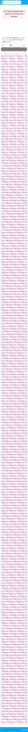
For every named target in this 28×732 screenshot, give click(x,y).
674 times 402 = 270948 (13, 323)
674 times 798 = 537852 (13, 588)
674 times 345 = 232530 (5, 286)
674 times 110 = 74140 (12, 128)
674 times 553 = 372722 (5, 425)
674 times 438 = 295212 (13, 347)
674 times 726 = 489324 (13, 540)
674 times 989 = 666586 (5, 716)
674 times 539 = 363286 (20, 414)
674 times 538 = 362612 (13, 414)
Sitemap (25, 729)
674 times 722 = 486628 (13, 537)
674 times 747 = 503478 (20, 553)
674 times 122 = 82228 (12, 136)
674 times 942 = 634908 (13, 684)
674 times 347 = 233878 (20, 286)
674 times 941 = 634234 (5, 684)
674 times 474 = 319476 (13, 371)
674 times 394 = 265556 (13, 318)
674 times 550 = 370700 (13, 422)
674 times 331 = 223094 (20, 275)
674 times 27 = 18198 (20, 72)
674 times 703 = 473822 (20, 524)
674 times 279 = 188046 (20, 240)
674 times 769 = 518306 (5, 569)
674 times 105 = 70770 (5, 125)
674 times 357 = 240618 (5, 294)
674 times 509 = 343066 (5, 395)
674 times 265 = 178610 (5, 232)
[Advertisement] (14, 28)
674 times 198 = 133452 (13, 187)
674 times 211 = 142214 (20, 195)
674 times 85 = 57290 (5, 112)
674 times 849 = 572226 (5, 623)
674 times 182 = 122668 (13, 176)
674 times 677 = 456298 (5, 508)
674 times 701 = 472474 (5, 524)
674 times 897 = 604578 (5, 655)
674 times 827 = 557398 (20, 607)
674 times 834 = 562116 (13, 612)
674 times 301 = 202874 (5, 256)
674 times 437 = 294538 (5, 347)
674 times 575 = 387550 (20, 438)
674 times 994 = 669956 (13, 719)
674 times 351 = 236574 (20, 288)
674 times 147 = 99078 (20, 152)
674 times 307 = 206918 (20, 259)
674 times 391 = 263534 (20, 315)
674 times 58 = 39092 (12, 93)
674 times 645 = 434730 (5, 486)
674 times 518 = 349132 (13, 401)
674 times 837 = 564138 (5, 615)
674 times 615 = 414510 (20, 465)
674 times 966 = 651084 (13, 700)
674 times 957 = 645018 (5, 695)
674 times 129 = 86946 (5, 141)
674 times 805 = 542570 (5, 593)
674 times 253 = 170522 (5, 224)
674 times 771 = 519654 (20, 569)
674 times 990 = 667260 (13, 716)
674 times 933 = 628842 (5, 679)
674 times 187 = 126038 (20, 179)
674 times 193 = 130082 (5, 184)
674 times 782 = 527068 (13, 577)
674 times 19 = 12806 (20, 66)
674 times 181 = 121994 (5, 176)
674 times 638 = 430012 (13, 481)
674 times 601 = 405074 (5, 457)
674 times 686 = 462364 (13, 513)
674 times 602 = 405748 (13, 457)
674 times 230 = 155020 (13, 208)
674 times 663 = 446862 (20, 497)
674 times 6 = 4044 (12, 58)
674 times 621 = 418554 (5, 470)
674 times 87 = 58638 (20, 112)
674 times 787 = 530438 (20, 580)
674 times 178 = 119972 (13, 173)
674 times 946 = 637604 (13, 687)
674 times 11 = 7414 (20, 61)
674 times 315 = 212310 (20, 264)
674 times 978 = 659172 (13, 708)
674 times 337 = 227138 (5, 280)
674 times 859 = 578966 (20, 628)
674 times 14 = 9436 (12, 64)
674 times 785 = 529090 (5, 580)
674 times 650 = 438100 (13, 489)
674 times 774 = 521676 (13, 572)
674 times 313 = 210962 (5, 264)
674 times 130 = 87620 (12, 141)
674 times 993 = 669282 (5, 719)
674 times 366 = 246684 (13, 299)
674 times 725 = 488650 (5, 540)
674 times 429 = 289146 (5, 342)
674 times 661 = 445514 (5, 497)
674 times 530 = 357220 (13, 409)
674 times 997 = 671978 (5, 722)
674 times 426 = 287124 (13, 339)
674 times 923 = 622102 (20, 671)
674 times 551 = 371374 (20, 422)
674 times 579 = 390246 (20, 441)
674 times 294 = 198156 (13, 251)
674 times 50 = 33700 (12, 88)
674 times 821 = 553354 (5, 604)
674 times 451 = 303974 (20, 355)
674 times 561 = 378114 (5, 430)
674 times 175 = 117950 (20, 171)
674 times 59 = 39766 (20, 93)
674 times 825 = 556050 (5, 607)
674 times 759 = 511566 (20, 561)
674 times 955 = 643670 (20, 692)
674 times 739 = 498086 (20, 548)
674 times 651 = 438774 (20, 489)
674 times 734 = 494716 (13, 545)
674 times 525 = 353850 (5, 406)
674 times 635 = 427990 (20, 478)
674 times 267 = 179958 (20, 232)
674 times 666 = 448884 (13, 500)
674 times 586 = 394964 (13, 446)
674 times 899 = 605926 (20, 655)
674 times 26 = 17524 (12, 72)
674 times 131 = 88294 (20, 141)
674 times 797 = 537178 (5, 588)
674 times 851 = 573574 (20, 623)
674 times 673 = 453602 (5, 505)
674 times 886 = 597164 (13, 647)
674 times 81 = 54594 (5, 109)
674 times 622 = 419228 (13, 470)
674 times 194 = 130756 (13, 184)
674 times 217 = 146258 (5, 200)
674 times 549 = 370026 (5, 422)
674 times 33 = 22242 (5, 77)
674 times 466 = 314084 (13, 366)
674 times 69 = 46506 (5, 101)
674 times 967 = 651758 (20, 700)
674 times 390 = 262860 (13, 315)
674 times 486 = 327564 (13, 379)
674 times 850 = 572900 (13, 623)
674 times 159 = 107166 (20, 160)
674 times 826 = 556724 (13, 607)
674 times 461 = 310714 (5, 363)
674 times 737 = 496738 (5, 548)
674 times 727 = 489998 (20, 540)
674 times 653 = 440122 (5, 492)
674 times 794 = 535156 (13, 585)
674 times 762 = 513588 (13, 564)
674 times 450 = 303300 (13, 355)
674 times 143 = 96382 (20, 149)
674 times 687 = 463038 (20, 513)
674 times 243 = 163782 (20, 216)
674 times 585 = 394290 (5, 446)
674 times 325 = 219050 (5, 272)
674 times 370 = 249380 (13, 302)
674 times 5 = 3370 (4, 58)
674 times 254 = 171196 (13, 224)
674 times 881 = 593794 (5, 644)
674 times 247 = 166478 (20, 219)
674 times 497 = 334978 (5, 387)
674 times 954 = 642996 (13, 692)
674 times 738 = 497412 (13, 548)
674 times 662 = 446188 (13, 497)
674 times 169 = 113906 (5, 168)
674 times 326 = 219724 (13, 272)
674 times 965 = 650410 (5, 700)
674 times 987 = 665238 (20, 714)
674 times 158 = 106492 (13, 160)
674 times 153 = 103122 (5, 157)
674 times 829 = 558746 (5, 609)
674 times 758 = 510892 (13, 561)
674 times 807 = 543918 (20, 593)
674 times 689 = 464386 (5, 516)
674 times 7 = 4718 (20, 58)
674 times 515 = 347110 (20, 398)
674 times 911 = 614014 (20, 663)
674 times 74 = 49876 (12, 104)
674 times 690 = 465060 (13, 516)
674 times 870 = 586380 (13, 636)
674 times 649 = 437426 (5, 489)
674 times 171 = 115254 (20, 168)
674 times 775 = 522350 (20, 572)
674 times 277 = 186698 (5, 240)
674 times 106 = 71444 (12, 125)
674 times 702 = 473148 (13, 524)
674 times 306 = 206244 (13, 259)
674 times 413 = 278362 (5, 331)
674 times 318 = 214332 (13, 267)
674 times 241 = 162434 (5, 216)
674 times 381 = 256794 (5, 310)
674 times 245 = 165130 (5, 219)
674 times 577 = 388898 (5, 441)
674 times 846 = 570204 (13, 620)
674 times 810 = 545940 (13, 596)
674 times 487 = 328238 (20, 379)
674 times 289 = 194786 (5, 248)
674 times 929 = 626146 (5, 676)
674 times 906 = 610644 (13, 660)
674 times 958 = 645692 (13, 695)
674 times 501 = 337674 (5, 390)
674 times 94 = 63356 (12, 117)
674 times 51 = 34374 (20, 88)
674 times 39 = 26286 (20, 80)
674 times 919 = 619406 (20, 668)
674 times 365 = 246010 (5, 299)
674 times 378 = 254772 (13, 307)
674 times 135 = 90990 (20, 144)
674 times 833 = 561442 (5, 612)
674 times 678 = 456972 (13, 508)
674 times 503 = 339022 (20, 390)
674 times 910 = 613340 (13, 663)
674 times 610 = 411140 (13, 462)
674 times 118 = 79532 (12, 133)
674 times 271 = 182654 (20, 235)
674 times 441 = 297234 (5, 350)
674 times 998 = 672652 (13, 722)
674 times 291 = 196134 (20, 248)
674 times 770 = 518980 (13, 569)
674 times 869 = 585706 (5, 636)
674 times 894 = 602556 (13, 652)
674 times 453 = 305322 (5, 358)
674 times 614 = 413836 (13, 465)
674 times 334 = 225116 (13, 278)
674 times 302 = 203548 (13, 256)
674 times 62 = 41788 (12, 96)
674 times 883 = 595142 (20, 644)
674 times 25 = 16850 (5, 72)
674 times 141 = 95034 (5, 149)
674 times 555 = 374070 (20, 425)
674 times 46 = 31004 (12, 85)
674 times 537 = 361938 (5, 414)
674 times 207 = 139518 (20, 192)
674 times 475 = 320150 (20, 371)
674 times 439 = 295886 (20, 347)
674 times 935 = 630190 (20, 679)
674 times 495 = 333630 (20, 385)
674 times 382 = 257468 (13, 310)
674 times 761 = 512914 (5, 564)
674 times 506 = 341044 (13, 393)
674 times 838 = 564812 (13, 615)
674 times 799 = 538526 (20, 588)
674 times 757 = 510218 (5, 561)
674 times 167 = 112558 (20, 165)
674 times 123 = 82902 (20, 136)
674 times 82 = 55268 (12, 109)
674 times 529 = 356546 (5, 409)
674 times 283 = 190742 (20, 243)
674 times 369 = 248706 (5, 302)
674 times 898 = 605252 (13, 655)
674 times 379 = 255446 (20, 307)
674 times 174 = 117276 (13, 171)
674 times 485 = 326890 (5, 379)
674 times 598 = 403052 (13, 454)
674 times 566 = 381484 (13, 433)
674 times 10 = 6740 (12, 61)
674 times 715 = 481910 (20, 532)
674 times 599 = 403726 (20, 454)
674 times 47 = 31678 (20, 85)
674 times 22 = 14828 (12, 69)
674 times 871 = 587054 (20, 636)
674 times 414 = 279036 (13, 331)
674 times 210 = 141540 (13, 195)
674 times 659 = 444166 (20, 494)
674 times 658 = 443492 (13, 494)
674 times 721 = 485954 (5, 537)
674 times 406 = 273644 (13, 326)
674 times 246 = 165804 (13, 219)
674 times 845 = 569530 (5, 620)
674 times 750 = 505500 (13, 556)
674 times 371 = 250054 (20, 302)
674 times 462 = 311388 (13, 363)
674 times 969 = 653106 (5, 703)
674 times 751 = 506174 (20, 556)
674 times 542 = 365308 (13, 417)
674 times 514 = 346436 (13, 398)
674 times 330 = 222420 (13, 275)
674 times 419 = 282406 (20, 334)
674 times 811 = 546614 (20, 596)
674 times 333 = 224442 (5, 278)
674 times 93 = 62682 (5, 117)
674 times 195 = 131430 (20, 184)
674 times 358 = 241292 (13, 294)
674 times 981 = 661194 (5, 711)
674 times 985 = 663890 (5, 714)
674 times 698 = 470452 (13, 521)
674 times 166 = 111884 (13, 165)
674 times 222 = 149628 (13, 203)
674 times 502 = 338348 (13, 390)
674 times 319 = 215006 (20, 267)
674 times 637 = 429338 (5, 481)
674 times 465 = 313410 (5, 366)
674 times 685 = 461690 (5, 513)
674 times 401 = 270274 (5, 323)
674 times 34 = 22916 (12, 77)
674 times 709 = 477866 (5, 529)
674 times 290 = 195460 (13, 248)
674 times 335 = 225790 (20, 278)
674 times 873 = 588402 (5, 639)
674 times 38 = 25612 (12, 80)
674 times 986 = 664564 (13, 714)
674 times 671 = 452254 (20, 502)
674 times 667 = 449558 (20, 500)
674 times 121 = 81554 (5, 136)
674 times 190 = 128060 (13, 181)
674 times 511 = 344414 (20, 395)
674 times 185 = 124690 (5, 179)
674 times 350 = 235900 (13, 288)
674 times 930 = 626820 (13, 676)
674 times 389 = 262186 (5, 315)
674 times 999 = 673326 (20, 722)
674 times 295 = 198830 (20, 251)
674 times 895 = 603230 (20, 652)
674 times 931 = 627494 (20, 676)
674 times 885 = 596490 (5, 647)
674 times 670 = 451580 (13, 502)
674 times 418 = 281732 (13, 334)
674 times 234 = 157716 (13, 211)
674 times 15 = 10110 (20, 64)
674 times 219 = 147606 (20, 200)
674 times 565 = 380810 (5, 433)
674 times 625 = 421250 (5, 473)
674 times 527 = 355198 (20, 406)
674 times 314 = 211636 (13, 264)
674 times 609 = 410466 (5, 462)
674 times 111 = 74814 (20, 128)
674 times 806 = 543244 (13, 593)
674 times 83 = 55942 (20, 109)
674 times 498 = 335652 (13, 387)
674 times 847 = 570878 (20, 620)
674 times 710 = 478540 (13, 529)
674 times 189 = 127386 (5, 181)
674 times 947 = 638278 (20, 687)
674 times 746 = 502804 (13, 553)
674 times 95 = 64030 (20, 117)
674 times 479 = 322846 (20, 374)
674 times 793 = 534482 (5, 585)
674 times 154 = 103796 (13, 157)
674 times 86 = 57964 (12, 112)
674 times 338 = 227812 (13, 280)
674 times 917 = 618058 (5, 668)
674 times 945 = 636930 (5, 687)
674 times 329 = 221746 (5, 275)
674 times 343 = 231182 (20, 283)
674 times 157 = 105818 (5, 160)
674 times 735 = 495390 (20, 545)
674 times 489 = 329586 (5, 382)
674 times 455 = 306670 (20, 358)
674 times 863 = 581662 (20, 631)
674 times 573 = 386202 (5, 438)
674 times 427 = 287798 (20, 339)
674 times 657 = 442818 (5, 494)
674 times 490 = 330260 (13, 382)
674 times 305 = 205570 (5, 259)
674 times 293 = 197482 (5, 251)
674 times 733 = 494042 (5, 545)
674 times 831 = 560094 (20, 609)
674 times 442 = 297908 (13, 350)
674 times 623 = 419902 (20, 470)
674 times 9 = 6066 (4, 61)
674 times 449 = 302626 (5, 355)
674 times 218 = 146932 (13, 200)
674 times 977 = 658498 (5, 708)
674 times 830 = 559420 (13, 609)
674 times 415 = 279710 (20, 331)
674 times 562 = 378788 (13, 430)
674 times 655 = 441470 (20, 492)
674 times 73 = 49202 (5, 104)
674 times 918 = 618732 (13, 668)
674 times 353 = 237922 (5, 291)
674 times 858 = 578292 (13, 628)
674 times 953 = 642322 (5, 692)
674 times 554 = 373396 (13, 425)
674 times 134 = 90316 (12, 144)
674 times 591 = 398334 (20, 449)
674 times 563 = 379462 (20, 430)
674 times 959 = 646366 (20, 695)
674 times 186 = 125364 (13, 179)
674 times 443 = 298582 (20, 350)
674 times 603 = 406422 (20, 457)
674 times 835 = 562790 (20, 612)
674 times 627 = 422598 (20, 473)
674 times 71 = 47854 (20, 101)
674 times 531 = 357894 (20, 409)
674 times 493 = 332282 (5, 385)
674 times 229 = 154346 (5, 208)
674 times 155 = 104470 (20, 157)
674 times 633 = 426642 (5, 478)
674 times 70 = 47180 (12, 101)
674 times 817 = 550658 (5, 601)
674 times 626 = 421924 (13, 473)
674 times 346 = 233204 (13, 286)
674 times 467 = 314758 (20, 366)
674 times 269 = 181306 (5, 235)
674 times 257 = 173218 (5, 227)
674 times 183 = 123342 (20, 176)
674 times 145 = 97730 (5, 152)
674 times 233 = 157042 (5, 211)
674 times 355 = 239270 (20, 291)
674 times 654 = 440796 (13, 492)
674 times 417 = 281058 (5, 334)
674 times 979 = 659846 (20, 708)
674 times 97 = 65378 (5, 120)
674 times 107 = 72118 (20, 125)
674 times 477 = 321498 (5, 374)
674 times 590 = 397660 (13, 449)
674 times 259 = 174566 (20, 227)
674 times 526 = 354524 (13, 406)
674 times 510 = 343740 (13, 395)
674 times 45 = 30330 (5, 85)
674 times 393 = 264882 (5, 318)
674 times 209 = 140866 (5, 195)
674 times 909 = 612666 (5, 663)
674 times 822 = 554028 (13, 604)
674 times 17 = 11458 (5, 66)
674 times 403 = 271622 (20, 323)
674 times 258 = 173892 (13, 227)
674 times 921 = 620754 (5, 671)
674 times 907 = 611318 (20, 660)
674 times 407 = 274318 (20, 326)
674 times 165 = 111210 (5, 165)
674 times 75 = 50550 (20, 104)
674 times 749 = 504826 (5, 556)
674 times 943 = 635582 (20, 684)
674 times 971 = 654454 (20, 703)
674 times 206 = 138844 (13, 192)
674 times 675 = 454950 (20, 505)
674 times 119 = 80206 (20, 133)
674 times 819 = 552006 (20, 601)
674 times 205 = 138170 (5, 192)
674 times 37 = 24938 (5, 80)
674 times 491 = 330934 (20, 382)
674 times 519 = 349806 (20, 401)
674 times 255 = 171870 (20, 224)
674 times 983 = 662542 (20, 711)
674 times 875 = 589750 (20, 639)
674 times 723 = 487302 (20, 537)
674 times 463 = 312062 (20, 363)
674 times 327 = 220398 (20, 272)
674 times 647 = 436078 (20, 486)
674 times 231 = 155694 (20, 208)
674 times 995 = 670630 (20, 719)
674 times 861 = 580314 (5, 631)
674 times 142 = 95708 (12, 149)
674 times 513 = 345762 (5, 398)
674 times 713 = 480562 (5, 532)
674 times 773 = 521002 (5, 572)
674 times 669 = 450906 (5, 502)
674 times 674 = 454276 (13, 505)
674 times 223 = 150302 (20, 203)
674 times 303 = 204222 (20, 256)
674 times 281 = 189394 (5, 243)
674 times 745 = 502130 (5, 553)
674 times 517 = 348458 (5, 401)
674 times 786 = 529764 (13, 580)
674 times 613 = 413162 (5, 465)
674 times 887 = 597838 (20, 647)
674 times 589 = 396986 (5, 449)
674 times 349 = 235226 (5, 288)
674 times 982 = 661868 (13, 711)
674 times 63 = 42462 (20, 96)
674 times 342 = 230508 (13, 283)
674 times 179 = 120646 (20, 173)
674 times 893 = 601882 (5, 652)
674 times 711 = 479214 (20, 529)
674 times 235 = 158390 (20, 211)
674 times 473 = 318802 (5, 371)
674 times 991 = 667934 (20, 716)
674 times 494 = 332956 (13, 385)
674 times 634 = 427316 (13, 478)
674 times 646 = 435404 (13, 486)
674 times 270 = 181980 (13, 235)
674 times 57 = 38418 (5, 93)
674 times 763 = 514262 (20, 564)
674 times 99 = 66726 (20, 120)
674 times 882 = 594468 (13, 644)
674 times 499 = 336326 (20, 387)
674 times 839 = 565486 (20, 615)
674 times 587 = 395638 (20, 446)
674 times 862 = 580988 (13, 631)
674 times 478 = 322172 (13, 374)
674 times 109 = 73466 (5, 128)
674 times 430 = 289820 (13, 342)
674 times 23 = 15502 (20, 69)
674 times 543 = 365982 (20, 417)
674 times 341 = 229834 (5, 283)
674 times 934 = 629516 (13, 679)
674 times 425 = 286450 (5, 339)
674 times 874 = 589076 (13, 639)
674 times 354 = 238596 (13, 291)
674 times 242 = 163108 (13, 216)
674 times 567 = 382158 (20, 433)
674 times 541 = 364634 (5, 417)
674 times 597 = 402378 (5, 454)
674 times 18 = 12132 (12, 66)
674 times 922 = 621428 (13, 671)
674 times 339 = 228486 (20, 280)
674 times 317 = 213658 (5, 267)
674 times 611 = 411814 (20, 462)
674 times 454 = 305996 (13, 358)
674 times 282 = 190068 (13, 243)
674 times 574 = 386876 (13, 438)
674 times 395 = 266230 (20, 318)
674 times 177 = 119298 (5, 173)
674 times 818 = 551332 (13, 601)
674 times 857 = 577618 (5, 628)
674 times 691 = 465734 (20, 516)
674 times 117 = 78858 (5, 133)
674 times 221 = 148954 (5, 203)
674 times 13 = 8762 (5, 64)
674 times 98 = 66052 (12, 120)
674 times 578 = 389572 (13, 441)
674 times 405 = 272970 (5, 326)
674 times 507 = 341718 (20, 393)
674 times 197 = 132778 (5, 187)
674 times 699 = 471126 (20, 521)
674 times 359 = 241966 (20, 294)
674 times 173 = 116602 (5, 171)
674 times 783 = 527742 (20, 577)
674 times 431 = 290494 (20, 342)
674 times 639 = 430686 (20, 481)
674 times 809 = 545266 (5, 596)
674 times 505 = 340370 (5, 393)
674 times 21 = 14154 (5, 69)
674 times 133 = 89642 (5, 144)
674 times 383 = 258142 (20, 310)
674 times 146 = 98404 (12, 152)
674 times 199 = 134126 (20, 187)
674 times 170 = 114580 (13, 168)
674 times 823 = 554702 (20, 604)
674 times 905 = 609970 (5, 660)
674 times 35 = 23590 (20, 77)
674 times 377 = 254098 (5, 307)
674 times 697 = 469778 (5, 521)
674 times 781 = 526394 (5, 577)
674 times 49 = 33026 (5, 88)
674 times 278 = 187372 (13, 240)
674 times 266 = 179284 (13, 232)
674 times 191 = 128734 (20, 181)
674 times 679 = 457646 (20, 508)
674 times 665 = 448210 (5, 500)
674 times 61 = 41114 (5, 96)
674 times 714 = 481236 (13, 532)
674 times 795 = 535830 (20, 585)
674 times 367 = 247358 (20, 299)
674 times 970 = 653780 (13, 703)
